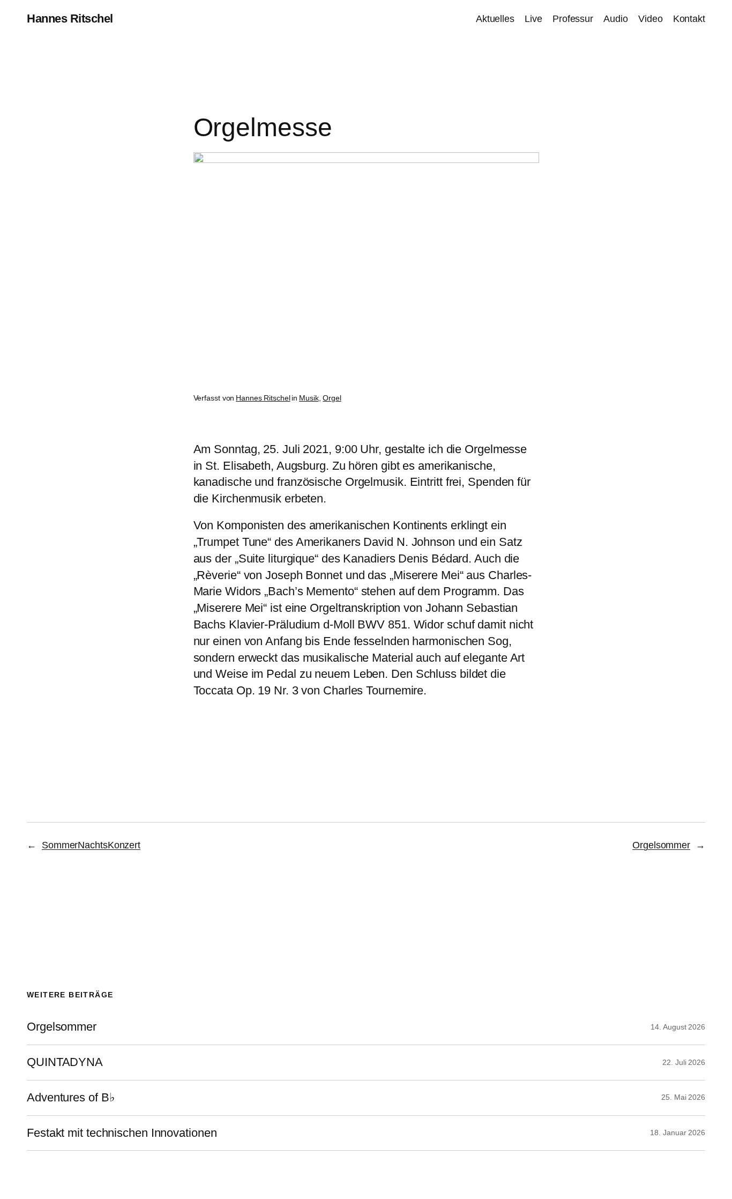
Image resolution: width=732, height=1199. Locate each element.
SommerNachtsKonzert (91, 845)
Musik (309, 398)
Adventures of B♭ (70, 1097)
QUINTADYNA (65, 1062)
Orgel (332, 398)
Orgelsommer (661, 845)
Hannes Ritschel (70, 18)
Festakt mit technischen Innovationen (121, 1133)
